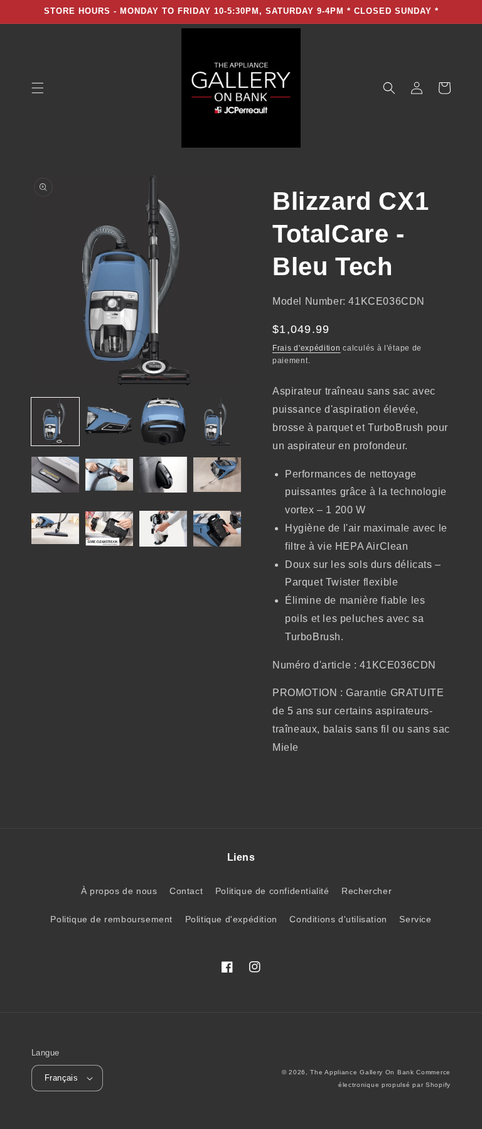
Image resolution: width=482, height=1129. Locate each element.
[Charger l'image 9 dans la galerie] (55, 530)
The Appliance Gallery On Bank (362, 1072)
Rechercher (366, 891)
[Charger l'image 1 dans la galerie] (55, 421)
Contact (186, 891)
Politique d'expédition (231, 919)
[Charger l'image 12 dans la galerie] (217, 530)
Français (61, 1078)
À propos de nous (119, 891)
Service (415, 919)
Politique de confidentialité (272, 891)
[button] (37, 88)
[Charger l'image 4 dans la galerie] (217, 421)
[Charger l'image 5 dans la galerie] (55, 475)
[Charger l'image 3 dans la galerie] (163, 421)
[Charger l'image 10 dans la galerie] (109, 530)
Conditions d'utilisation (338, 919)
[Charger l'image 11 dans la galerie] (163, 530)
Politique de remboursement (111, 919)
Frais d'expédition (306, 348)
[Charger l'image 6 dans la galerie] (109, 475)
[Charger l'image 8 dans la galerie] (217, 475)
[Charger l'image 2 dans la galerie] (109, 421)
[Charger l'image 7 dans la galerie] (163, 475)
